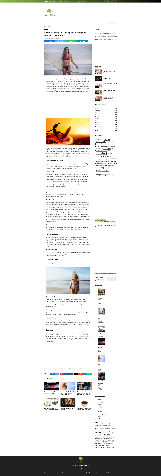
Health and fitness (99, 150)
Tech (96, 128)
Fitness (58, 22)
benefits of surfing (48, 368)
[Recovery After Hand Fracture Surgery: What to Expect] (51, 386)
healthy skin (114, 159)
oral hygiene (107, 167)
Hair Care (107, 148)
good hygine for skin (100, 148)
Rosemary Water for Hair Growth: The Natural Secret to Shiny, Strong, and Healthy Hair (51, 410)
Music (115, 163)
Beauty (52, 22)
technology (98, 175)
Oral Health (79, 22)
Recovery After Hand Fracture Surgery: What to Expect (51, 392)
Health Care (56, 368)
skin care (105, 170)
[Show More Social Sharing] (89, 41)
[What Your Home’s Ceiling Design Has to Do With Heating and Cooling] (101, 311)
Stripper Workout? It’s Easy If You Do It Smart (109, 77)
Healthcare (109, 153)
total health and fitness (56, 95)
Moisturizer (110, 163)
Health (67, 22)
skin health (109, 173)
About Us (46, 1)
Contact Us (60, 1)
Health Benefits (107, 150)
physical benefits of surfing (71, 368)
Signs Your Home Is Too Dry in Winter (100, 335)
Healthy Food (99, 159)
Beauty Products (110, 141)
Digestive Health (103, 146)
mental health (103, 163)
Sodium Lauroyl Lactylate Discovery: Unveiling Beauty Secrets (109, 92)
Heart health (98, 161)
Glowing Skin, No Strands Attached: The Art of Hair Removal (109, 71)
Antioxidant (107, 139)
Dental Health (113, 144)
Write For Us (66, 1)
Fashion (108, 146)
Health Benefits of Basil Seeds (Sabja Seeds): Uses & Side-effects (84, 410)
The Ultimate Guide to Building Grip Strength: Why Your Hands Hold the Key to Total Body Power (84, 394)
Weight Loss (86, 22)
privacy (98, 279)
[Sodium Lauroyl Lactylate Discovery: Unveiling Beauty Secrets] (98, 92)
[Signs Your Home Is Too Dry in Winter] (101, 329)
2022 (97, 139)
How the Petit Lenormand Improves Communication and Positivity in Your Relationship (100, 301)
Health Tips (62, 368)
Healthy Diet (110, 156)
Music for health (99, 165)
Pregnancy (97, 124)
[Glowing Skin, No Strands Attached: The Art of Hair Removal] (98, 71)
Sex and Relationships (99, 126)
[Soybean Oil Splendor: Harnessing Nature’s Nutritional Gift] (98, 98)
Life (72, 22)
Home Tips (113, 161)
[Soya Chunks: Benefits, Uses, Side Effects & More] (68, 402)
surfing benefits (56, 219)
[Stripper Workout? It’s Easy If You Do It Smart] (98, 78)
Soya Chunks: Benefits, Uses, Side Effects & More (67, 409)
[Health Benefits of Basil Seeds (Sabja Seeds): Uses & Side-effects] (84, 402)
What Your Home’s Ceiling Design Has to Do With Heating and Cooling (100, 320)
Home (45, 26)
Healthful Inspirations (49, 38)
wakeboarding (81, 155)
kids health (98, 163)
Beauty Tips (98, 144)
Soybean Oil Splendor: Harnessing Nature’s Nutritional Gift (108, 98)
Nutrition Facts (111, 165)
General (47, 22)
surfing (80, 368)
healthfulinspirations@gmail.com (81, 465)
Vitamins (107, 175)
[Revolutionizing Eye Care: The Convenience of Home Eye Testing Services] (68, 386)
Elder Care (97, 110)
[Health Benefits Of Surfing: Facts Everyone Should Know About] (68, 59)
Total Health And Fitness (109, 38)
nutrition (105, 165)
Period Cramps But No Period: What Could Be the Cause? (110, 84)
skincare (98, 170)
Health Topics (52, 1)
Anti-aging (101, 139)
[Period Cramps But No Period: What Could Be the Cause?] (98, 85)
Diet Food (97, 146)
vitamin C (103, 175)
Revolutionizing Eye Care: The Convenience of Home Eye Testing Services (68, 393)
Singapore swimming (51, 153)
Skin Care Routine (100, 173)
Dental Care (104, 144)
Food (63, 22)
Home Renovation (105, 161)
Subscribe (112, 279)
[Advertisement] (94, 12)
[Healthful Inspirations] (49, 12)
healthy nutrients (107, 159)
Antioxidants (98, 141)
